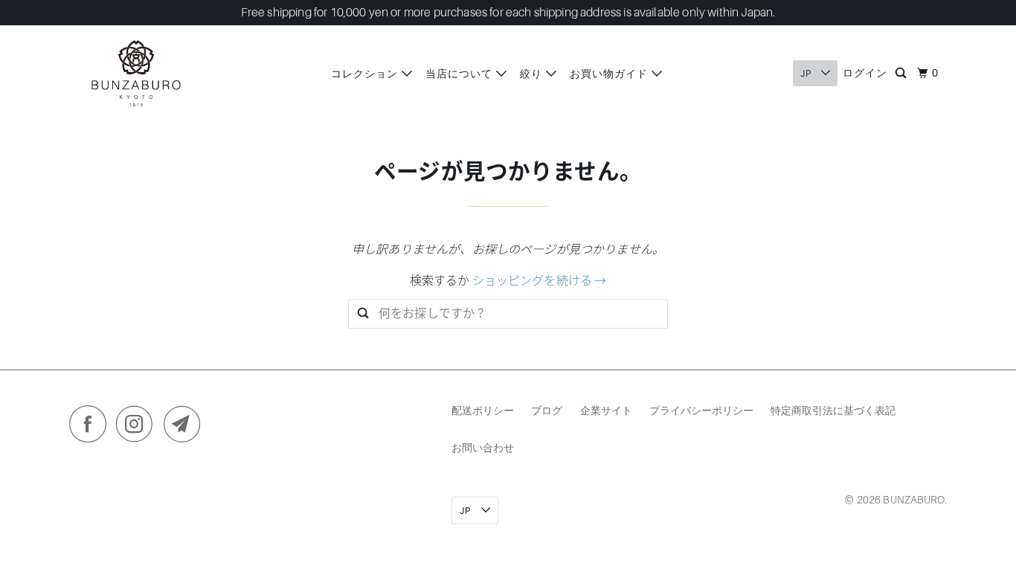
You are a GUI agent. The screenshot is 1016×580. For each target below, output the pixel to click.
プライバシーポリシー (701, 410)
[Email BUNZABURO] (186, 427)
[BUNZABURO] (136, 73)
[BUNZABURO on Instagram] (138, 427)
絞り (533, 73)
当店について (460, 73)
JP (807, 73)
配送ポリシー (482, 410)
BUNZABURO (913, 500)
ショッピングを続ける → (539, 281)
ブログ (546, 410)
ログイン (865, 72)
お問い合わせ (482, 447)
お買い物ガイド (611, 73)
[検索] (902, 73)
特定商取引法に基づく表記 (833, 410)
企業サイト (606, 410)
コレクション (366, 73)
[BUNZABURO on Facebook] (91, 427)
